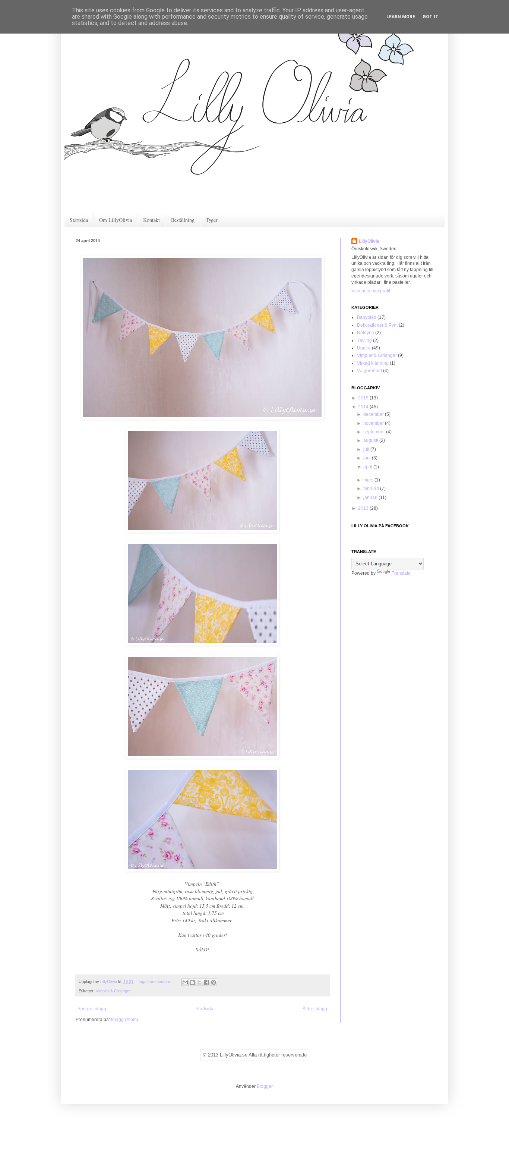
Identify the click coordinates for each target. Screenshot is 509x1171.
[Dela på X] (199, 982)
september (374, 431)
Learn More (400, 16)
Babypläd (366, 317)
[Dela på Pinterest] (213, 982)
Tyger (212, 219)
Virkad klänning (373, 363)
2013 (364, 508)
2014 (364, 406)
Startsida (79, 219)
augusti (371, 440)
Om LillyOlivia (115, 219)
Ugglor (364, 348)
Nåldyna (365, 332)
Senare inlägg (92, 1008)
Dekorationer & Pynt (377, 325)
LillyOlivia (369, 241)
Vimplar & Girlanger (113, 991)
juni (367, 458)
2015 (364, 398)
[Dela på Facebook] (206, 982)
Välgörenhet (369, 370)
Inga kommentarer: (156, 981)
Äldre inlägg (315, 1008)
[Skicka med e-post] (185, 982)
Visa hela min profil (370, 290)
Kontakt (151, 219)
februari (371, 488)
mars (368, 480)
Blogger (264, 1086)
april (368, 467)
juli (366, 449)
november (374, 423)
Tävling (364, 340)
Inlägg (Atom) (124, 1019)
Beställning (183, 219)
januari (371, 497)
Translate (401, 573)
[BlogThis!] (192, 982)
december (374, 414)
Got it (431, 16)
